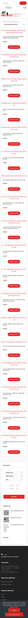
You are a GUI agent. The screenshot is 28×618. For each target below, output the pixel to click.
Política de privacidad (7, 581)
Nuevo (14, 485)
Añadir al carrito (14, 47)
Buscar (14, 496)
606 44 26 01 (17, 16)
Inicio (2, 594)
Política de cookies (6, 584)
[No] (26, 609)
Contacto (3, 599)
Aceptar (14, 610)
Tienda (3, 597)
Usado (14, 488)
